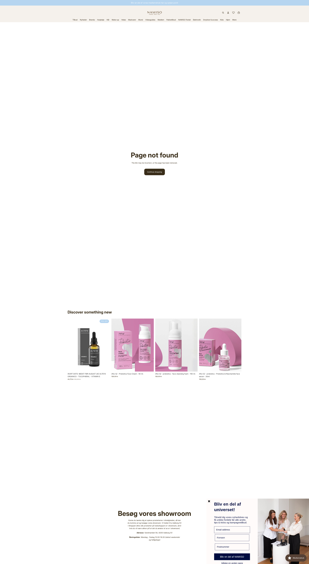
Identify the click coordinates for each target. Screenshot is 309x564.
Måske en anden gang (232, 563)
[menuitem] (234, 19)
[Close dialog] (209, 501)
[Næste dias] (237, 345)
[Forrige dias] (202, 345)
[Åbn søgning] (223, 12)
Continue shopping (154, 172)
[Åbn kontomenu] (228, 12)
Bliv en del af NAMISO (232, 556)
